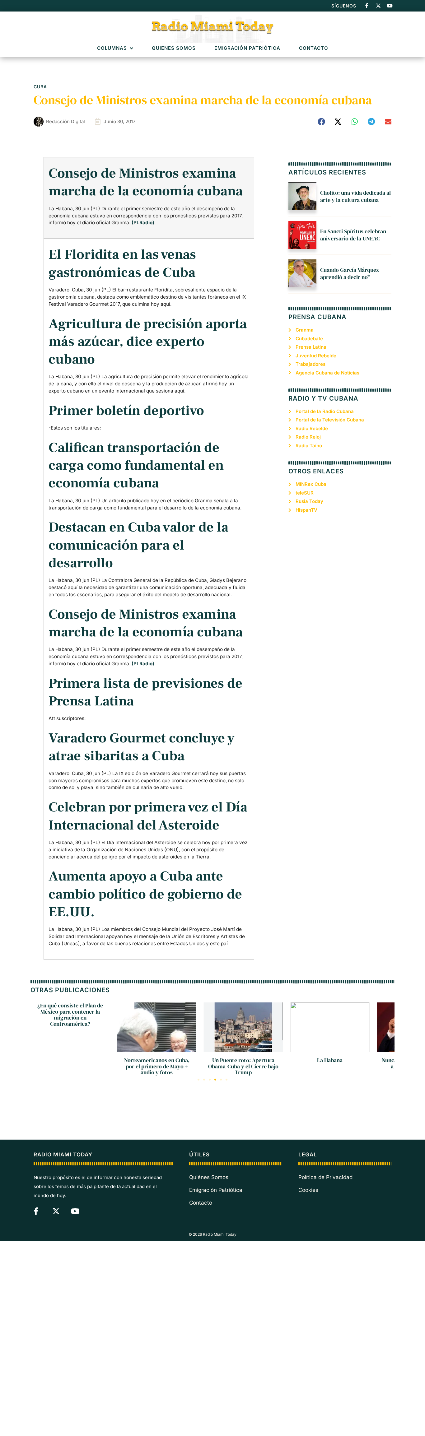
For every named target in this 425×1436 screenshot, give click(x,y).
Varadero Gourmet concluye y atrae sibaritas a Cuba (142, 747)
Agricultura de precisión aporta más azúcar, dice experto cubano (148, 341)
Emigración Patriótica (247, 48)
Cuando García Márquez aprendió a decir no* (349, 273)
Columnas (112, 48)
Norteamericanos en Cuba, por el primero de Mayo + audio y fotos (156, 1066)
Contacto (313, 48)
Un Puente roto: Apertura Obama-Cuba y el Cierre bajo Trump (243, 1066)
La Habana (330, 1060)
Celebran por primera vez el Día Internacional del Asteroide (148, 816)
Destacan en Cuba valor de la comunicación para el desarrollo (138, 545)
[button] (321, 122)
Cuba (40, 86)
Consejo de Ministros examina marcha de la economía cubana (146, 182)
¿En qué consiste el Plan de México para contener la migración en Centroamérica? (70, 1014)
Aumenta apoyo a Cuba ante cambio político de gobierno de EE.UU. (145, 894)
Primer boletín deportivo (126, 411)
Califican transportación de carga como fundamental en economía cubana (136, 465)
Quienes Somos (174, 48)
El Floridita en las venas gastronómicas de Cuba (122, 263)
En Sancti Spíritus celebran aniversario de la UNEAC (353, 234)
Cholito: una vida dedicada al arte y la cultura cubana (355, 196)
